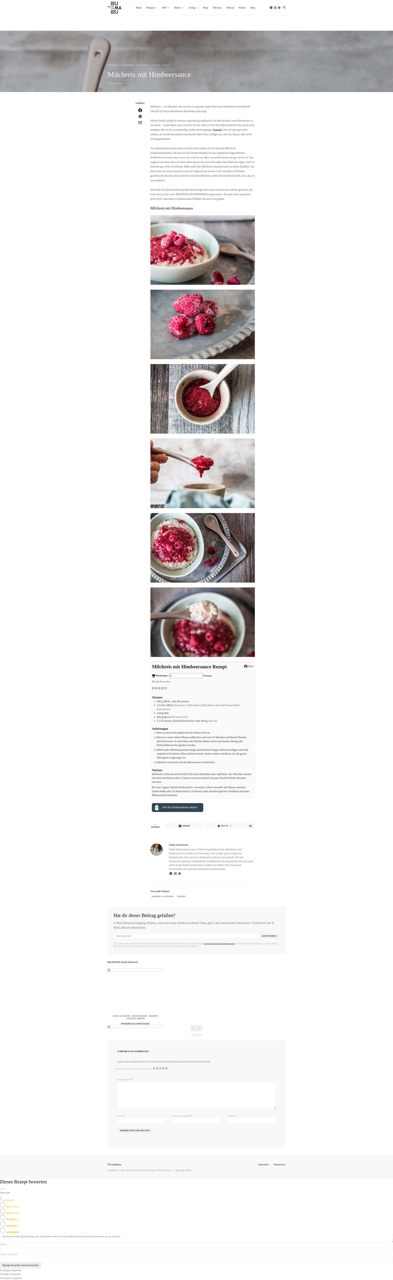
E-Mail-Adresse (181, 1116)
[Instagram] (275, 7)
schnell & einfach (163, 896)
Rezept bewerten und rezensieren (21, 1265)
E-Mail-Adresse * (9, 1254)
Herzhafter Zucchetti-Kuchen (135, 1023)
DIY (164, 7)
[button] (153, 688)
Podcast (230, 7)
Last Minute (143, 65)
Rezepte (150, 7)
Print (250, 666)
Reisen (177, 7)
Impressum (263, 1164)
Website (231, 1116)
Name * (4, 1244)
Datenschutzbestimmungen (219, 944)
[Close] (2, 1189)
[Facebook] (271, 7)
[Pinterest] (279, 7)
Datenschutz (280, 1164)
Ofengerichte (140, 1016)
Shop (205, 7)
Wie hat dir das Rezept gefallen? (133, 1069)
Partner (242, 7)
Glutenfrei (127, 65)
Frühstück (113, 65)
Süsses (182, 896)
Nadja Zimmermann (118, 83)
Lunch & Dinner (121, 1016)
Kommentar (124, 1080)
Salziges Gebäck (135, 1018)
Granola (217, 129)
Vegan (165, 65)
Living (192, 7)
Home (139, 7)
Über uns (217, 7)
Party (253, 7)
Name (121, 1116)
